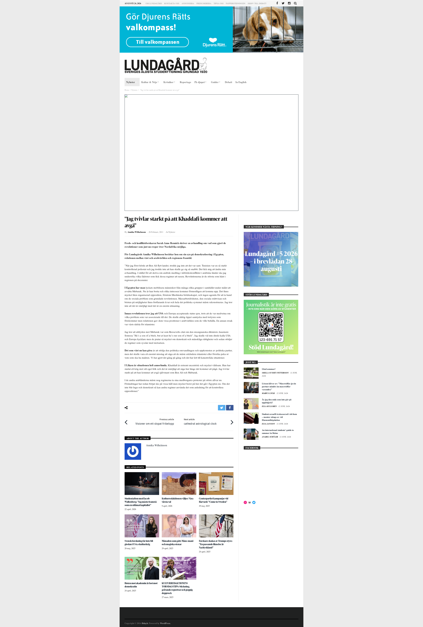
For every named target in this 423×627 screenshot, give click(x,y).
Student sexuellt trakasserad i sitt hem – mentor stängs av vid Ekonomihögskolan (279, 416)
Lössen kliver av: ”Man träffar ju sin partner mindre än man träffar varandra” (279, 386)
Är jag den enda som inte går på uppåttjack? (276, 401)
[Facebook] (277, 3)
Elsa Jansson (268, 423)
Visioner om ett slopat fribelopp (154, 421)
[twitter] (221, 407)
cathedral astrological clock (200, 421)
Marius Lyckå (268, 393)
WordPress (165, 623)
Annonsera (188, 3)
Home (127, 90)
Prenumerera (203, 3)
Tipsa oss (219, 3)
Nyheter (134, 90)
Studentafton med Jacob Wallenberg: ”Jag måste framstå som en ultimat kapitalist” (141, 502)
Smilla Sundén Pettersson (275, 372)
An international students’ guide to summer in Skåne (278, 431)
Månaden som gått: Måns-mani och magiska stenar (177, 542)
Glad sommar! (268, 368)
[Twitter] (283, 3)
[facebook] (229, 407)
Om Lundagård (154, 3)
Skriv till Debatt (257, 3)
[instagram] (289, 3)
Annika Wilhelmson (137, 231)
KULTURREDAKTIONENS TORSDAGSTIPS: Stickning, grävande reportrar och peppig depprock (177, 588)
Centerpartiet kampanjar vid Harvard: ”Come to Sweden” (213, 500)
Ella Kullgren (269, 406)
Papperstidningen (235, 3)
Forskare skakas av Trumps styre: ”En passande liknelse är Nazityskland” (215, 544)
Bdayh (145, 623)
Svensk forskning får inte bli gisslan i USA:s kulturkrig (139, 542)
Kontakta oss (171, 3)
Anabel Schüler (270, 436)
